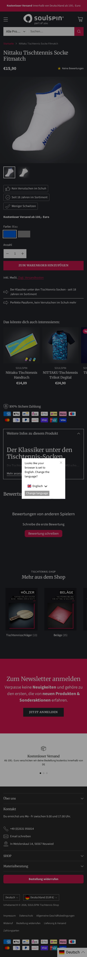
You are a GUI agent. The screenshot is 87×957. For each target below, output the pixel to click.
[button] (37, 486)
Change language (37, 493)
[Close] (60, 462)
